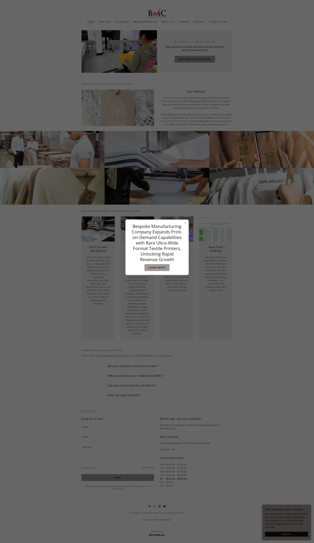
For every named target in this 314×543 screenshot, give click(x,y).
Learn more (156, 267)
